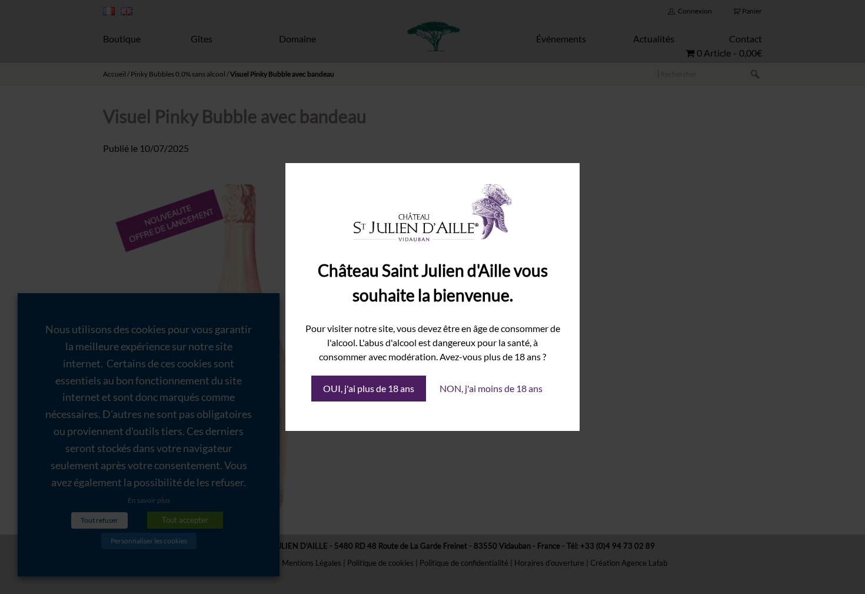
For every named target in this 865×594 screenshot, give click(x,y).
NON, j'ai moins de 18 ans (491, 388)
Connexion (695, 10)
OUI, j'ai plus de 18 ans (368, 388)
